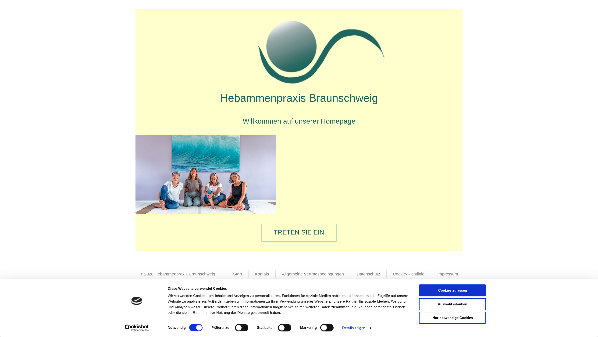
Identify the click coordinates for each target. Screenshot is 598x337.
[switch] (241, 327)
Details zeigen (353, 328)
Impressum (447, 274)
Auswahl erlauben (452, 304)
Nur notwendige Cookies (452, 318)
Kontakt (262, 274)
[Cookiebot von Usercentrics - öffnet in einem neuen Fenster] (136, 327)
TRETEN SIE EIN (299, 232)
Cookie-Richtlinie (408, 274)
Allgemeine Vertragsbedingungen (313, 274)
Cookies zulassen (452, 290)
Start (237, 274)
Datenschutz (368, 274)
